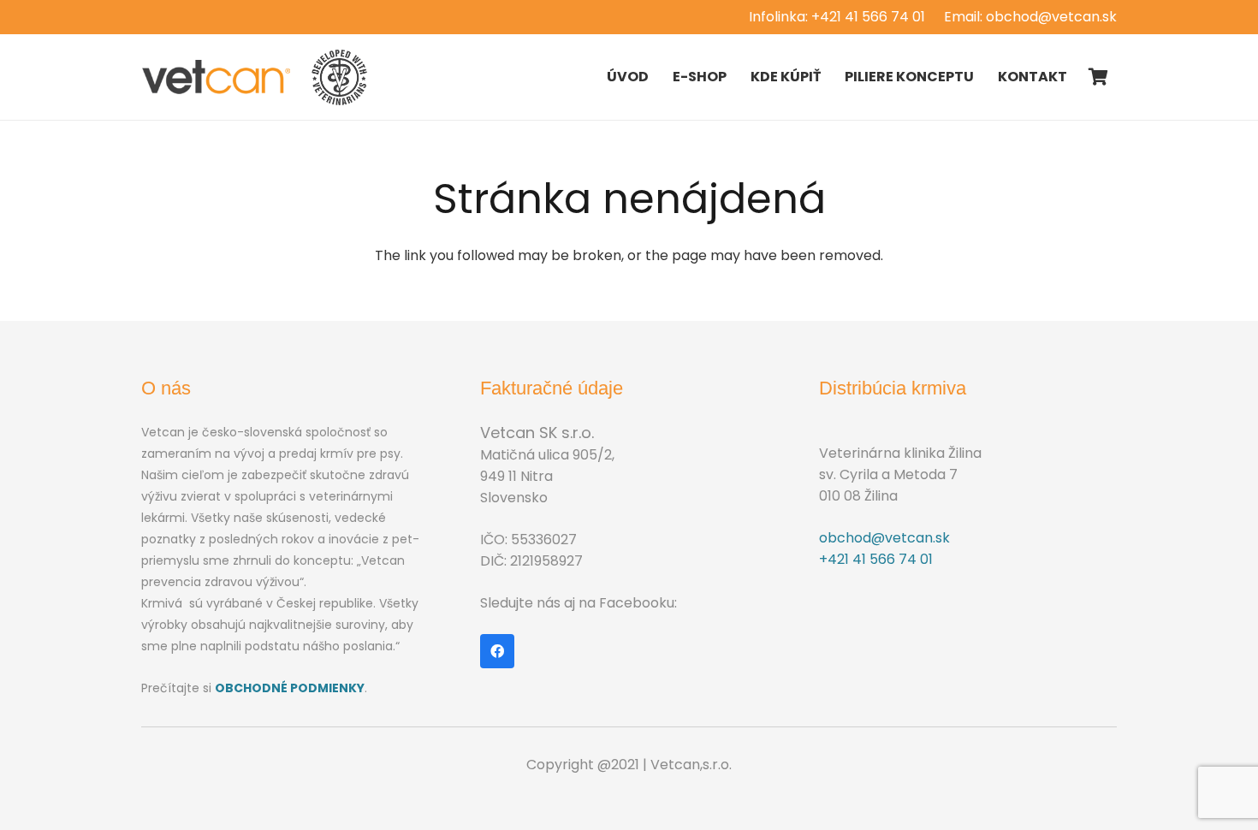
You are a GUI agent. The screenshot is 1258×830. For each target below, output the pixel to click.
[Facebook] (497, 651)
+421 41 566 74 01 (876, 559)
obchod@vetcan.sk (884, 538)
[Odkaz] (217, 77)
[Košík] (1098, 77)
